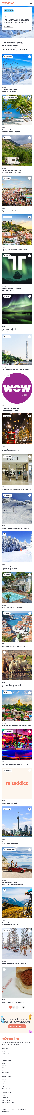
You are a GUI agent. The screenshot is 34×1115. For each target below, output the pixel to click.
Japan (3, 1084)
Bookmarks (5, 1097)
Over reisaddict (6, 1100)
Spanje (3, 1086)
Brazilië (3, 1081)
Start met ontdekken (15, 1026)
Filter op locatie (10, 49)
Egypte (4, 1083)
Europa (4, 1069)
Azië (3, 1067)
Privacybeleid (5, 1095)
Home (3, 1051)
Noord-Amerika (6, 1070)
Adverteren (5, 1099)
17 (23, 1007)
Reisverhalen (5, 1056)
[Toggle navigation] (30, 2)
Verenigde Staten (6, 1088)
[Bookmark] (5, 15)
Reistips (4, 1055)
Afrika (3, 1063)
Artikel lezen (7, 26)
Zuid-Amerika (5, 1072)
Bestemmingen (6, 1053)
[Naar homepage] (8, 3)
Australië (4, 1065)
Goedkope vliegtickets (8, 1102)
